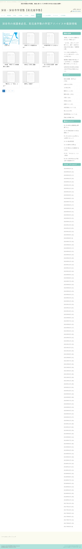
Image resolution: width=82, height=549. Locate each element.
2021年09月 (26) (69, 354)
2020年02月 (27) (69, 417)
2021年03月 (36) (69, 374)
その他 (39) (67, 87)
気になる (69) (68, 110)
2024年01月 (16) (69, 261)
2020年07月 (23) (69, 400)
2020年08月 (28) (69, 397)
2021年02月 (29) (69, 377)
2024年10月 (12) (69, 231)
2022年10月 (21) (69, 311)
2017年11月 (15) (69, 506)
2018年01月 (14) (69, 500)
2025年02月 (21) (69, 218)
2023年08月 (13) (69, 278)
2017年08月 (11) (69, 516)
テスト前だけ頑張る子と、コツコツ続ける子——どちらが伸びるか (71, 54)
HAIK (80, 547)
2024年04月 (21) (69, 251)
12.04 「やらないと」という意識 (71, 154)
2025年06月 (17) (69, 205)
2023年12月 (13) (69, 264)
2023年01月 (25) (69, 301)
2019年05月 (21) (69, 447)
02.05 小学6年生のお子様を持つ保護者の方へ (71, 159)
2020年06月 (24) (69, 404)
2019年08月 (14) (69, 437)
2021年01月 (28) (69, 380)
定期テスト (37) (68, 104)
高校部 (33, 15)
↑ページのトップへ (6, 536)
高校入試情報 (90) (69, 117)
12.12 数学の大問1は (70, 144)
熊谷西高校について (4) (70, 114)
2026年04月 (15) (69, 171)
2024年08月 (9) (68, 238)
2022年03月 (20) (69, 334)
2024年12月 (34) (69, 225)
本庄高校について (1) (70, 107)
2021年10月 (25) (69, 350)
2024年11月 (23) (69, 228)
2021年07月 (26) (69, 360)
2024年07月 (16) (69, 241)
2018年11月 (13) (69, 467)
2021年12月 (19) (69, 344)
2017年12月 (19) (69, 503)
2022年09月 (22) (69, 314)
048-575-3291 (76, 11)
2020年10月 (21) (69, 390)
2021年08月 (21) (69, 357)
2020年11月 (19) (69, 387)
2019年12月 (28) (69, 423)
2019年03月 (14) (69, 453)
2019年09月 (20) (69, 433)
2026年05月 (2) (68, 168)
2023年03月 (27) (69, 294)
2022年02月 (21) (69, 337)
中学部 (26, 15)
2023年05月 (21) (69, 287)
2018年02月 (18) (69, 496)
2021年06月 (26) (69, 364)
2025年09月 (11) (69, 195)
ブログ (39, 15)
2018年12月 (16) (69, 463)
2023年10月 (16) (69, 271)
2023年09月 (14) (69, 274)
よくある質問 (47, 15)
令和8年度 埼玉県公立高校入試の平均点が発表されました (71, 69)
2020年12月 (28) (69, 384)
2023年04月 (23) (69, 291)
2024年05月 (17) (69, 248)
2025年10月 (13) (69, 191)
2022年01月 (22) (69, 341)
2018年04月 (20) (69, 490)
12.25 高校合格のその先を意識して (71, 131)
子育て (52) (67, 97)
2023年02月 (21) (69, 297)
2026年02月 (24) (69, 178)
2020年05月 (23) (69, 407)
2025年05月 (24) (69, 208)
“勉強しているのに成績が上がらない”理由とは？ (71, 38)
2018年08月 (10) (69, 476)
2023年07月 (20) (69, 281)
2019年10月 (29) (69, 430)
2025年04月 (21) (69, 211)
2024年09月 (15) (69, 234)
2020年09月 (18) (69, 394)
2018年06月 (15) (69, 483)
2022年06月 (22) (69, 324)
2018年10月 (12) (69, 470)
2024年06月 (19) (69, 244)
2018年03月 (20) (69, 493)
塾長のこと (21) (68, 91)
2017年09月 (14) (69, 513)
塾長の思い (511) (69, 94)
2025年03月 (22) (69, 215)
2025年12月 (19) (69, 185)
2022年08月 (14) (69, 317)
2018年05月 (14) (69, 486)
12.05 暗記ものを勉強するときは (71, 149)
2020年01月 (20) (69, 420)
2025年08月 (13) (69, 198)
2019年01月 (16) (69, 460)
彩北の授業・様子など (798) (70, 80)
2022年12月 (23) (69, 304)
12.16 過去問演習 (69, 141)
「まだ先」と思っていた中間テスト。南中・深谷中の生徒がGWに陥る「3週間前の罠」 (71, 46)
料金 (15, 15)
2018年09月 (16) (69, 473)
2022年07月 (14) (69, 321)
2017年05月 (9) (68, 526)
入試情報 (63, 15)
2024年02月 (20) (69, 258)
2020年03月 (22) (69, 413)
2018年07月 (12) (69, 480)
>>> (12, 90)
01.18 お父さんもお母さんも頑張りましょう (71, 137)
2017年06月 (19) (69, 523)
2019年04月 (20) (69, 450)
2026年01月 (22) (69, 181)
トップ (3, 15)
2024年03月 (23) (69, 254)
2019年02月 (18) (69, 457)
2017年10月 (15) (69, 510)
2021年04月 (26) (69, 370)
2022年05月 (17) (69, 327)
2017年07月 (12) (69, 520)
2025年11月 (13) (69, 188)
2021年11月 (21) (69, 347)
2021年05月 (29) (69, 367)
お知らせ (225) (68, 84)
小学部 (20, 15)
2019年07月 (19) (69, 440)
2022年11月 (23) (69, 307)
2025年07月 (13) (69, 201)
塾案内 (9, 15)
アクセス (55, 15)
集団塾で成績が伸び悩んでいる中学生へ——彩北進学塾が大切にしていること (71, 61)
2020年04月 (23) (69, 410)
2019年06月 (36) (69, 443)
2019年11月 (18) (69, 427)
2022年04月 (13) (69, 331)
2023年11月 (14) (69, 268)
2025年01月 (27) (69, 221)
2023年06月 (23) (69, 284)
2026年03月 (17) (69, 175)
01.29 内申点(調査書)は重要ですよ (71, 126)
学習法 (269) (67, 101)
